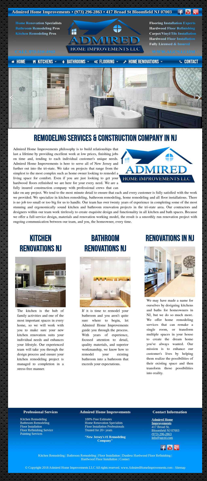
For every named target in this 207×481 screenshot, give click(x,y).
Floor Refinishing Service (36, 430)
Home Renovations (144, 62)
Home (21, 62)
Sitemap (180, 467)
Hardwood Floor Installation (99, 459)
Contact (191, 62)
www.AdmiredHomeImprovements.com (146, 467)
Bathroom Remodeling (34, 423)
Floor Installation (31, 426)
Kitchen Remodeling (33, 419)
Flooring (106, 62)
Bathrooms (76, 62)
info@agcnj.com (162, 437)
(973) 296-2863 (162, 434)
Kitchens (45, 62)
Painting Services (31, 433)
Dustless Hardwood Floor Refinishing (146, 455)
